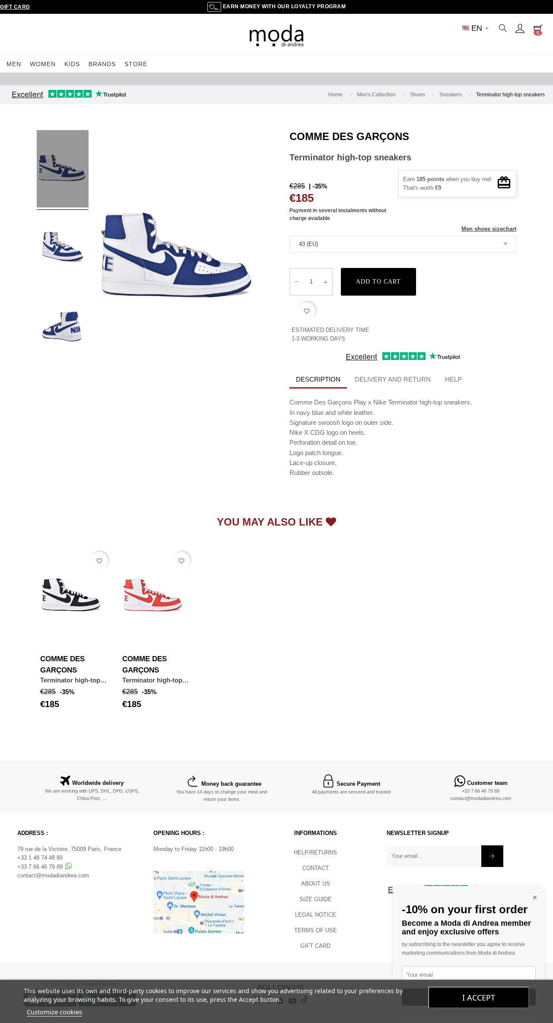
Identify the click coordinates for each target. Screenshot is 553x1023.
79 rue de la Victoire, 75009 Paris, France (69, 849)
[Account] (519, 28)
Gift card (315, 946)
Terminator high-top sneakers (70, 680)
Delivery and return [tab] (393, 379)
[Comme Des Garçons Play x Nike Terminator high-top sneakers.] (63, 170)
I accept (478, 997)
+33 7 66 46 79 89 (480, 791)
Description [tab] (318, 379)
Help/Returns (315, 852)
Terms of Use (315, 930)
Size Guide (315, 899)
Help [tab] (453, 379)
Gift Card (15, 7)
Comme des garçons (349, 136)
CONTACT (315, 868)
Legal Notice (315, 914)
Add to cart (378, 281)
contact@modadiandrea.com (481, 798)
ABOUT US (315, 883)
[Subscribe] (492, 856)
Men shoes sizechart (488, 229)
